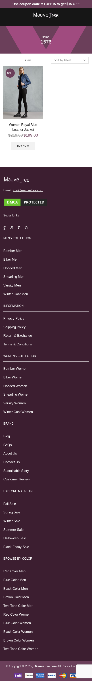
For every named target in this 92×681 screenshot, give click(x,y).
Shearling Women (16, 394)
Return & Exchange (17, 335)
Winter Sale (11, 521)
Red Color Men (14, 571)
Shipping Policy (14, 327)
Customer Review (16, 479)
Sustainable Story (16, 471)
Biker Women (13, 377)
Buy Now (23, 145)
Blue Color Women (17, 623)
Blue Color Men (14, 580)
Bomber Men (12, 251)
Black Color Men (15, 588)
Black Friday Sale (16, 547)
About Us (10, 453)
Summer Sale (13, 530)
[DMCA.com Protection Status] (25, 201)
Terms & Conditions (17, 344)
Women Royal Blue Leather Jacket (23, 127)
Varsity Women (14, 403)
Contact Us (11, 462)
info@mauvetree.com (28, 190)
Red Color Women (16, 614)
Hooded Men (12, 268)
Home (45, 37)
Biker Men (10, 259)
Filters (27, 60)
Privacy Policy (13, 318)
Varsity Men (12, 285)
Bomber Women (15, 368)
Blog (6, 436)
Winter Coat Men (15, 294)
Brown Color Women (18, 640)
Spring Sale (11, 512)
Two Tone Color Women (20, 649)
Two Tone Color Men (18, 606)
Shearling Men (13, 276)
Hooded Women (15, 386)
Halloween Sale (14, 538)
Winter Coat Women (18, 412)
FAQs (7, 445)
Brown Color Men (16, 597)
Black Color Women (18, 631)
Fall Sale (9, 504)
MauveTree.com (46, 666)
